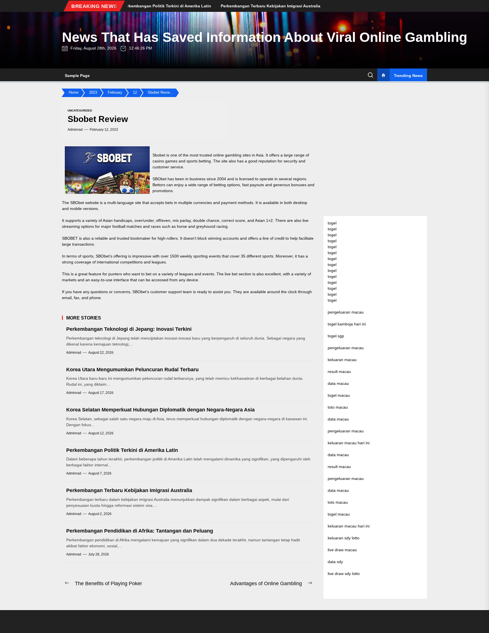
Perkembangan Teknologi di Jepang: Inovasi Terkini (129, 329)
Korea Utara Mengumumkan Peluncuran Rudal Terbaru (132, 369)
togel (332, 223)
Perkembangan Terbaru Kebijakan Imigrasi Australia (129, 490)
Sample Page (77, 75)
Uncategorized (80, 110)
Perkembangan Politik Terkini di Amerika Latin (122, 450)
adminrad (75, 130)
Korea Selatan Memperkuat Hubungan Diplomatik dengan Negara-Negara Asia (160, 410)
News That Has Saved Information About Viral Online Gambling (264, 37)
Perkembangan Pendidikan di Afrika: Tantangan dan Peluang (139, 531)
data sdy (335, 561)
